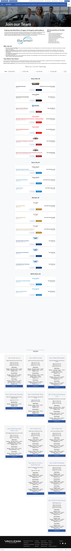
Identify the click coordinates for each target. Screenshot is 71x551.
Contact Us (14, 386)
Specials (49, 4)
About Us (50, 540)
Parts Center (37, 544)
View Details (32, 89)
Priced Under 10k (27, 546)
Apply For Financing (44, 542)
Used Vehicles (26, 542)
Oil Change (37, 540)
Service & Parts (53, 4)
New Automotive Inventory (28, 540)
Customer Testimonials (53, 546)
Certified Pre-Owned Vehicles (29, 544)
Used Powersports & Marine (42, 4)
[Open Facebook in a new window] (63, 543)
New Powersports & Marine (26, 4)
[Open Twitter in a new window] (60, 543)
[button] (2, 4)
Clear (65, 71)
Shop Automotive (48, 1)
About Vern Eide (62, 4)
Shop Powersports (55, 1)
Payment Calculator (44, 544)
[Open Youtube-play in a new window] (65, 543)
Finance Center (43, 540)
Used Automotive (34, 4)
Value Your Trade (44, 546)
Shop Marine (61, 1)
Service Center (37, 542)
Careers (50, 544)
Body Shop (37, 546)
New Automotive (18, 4)
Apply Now (39, 89)
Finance (58, 4)
